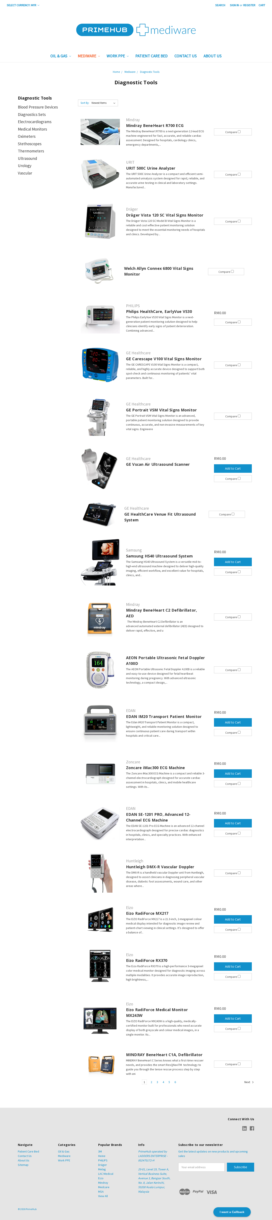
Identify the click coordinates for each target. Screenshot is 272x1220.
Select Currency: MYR (22, 5)
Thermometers (31, 150)
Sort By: (85, 103)
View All (103, 1196)
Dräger (102, 1165)
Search (220, 5)
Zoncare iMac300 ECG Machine (155, 767)
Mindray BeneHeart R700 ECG (155, 125)
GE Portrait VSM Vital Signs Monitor (161, 409)
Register (249, 5)
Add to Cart (233, 468)
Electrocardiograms (34, 121)
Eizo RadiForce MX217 (147, 913)
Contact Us (185, 55)
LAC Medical (105, 1174)
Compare (231, 132)
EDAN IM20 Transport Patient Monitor (164, 716)
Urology (24, 165)
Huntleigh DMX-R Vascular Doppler (160, 866)
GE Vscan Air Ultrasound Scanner (158, 464)
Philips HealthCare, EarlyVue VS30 (159, 311)
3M (100, 1151)
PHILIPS (103, 1160)
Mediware (87, 55)
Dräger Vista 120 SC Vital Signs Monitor (165, 215)
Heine (101, 1156)
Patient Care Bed (151, 55)
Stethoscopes (29, 143)
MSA (101, 1191)
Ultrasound (27, 158)
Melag (102, 1169)
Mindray (103, 1183)
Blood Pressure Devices (38, 107)
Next (247, 1082)
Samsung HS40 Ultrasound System (159, 556)
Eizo (100, 1178)
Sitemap (23, 1165)
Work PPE (116, 55)
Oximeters (26, 136)
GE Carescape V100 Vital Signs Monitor (164, 358)
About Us (213, 55)
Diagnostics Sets (32, 114)
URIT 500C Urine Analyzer (151, 168)
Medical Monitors (32, 129)
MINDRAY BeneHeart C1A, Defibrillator (164, 1054)
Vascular (25, 173)
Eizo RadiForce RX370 (146, 960)
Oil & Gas (59, 55)
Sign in (234, 5)
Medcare (103, 1187)
